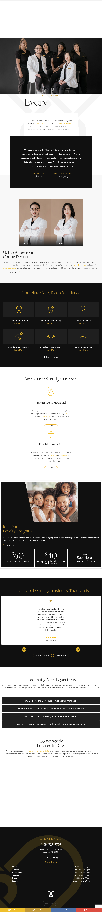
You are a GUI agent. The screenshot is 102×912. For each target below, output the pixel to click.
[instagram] (57, 858)
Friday (14, 878)
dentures (67, 413)
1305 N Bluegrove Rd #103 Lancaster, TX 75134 (51, 851)
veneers (54, 455)
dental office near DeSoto (39, 751)
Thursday (16, 875)
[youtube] (54, 858)
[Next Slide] (78, 649)
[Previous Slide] (24, 649)
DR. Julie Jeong (63, 173)
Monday (15, 866)
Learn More (51, 426)
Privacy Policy (54, 903)
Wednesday (17, 872)
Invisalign (63, 455)
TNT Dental (59, 905)
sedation (46, 416)
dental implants (42, 123)
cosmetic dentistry (80, 265)
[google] (44, 858)
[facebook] (47, 858)
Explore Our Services (51, 357)
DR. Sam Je (38, 173)
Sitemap (46, 903)
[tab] (30, 649)
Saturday (15, 881)
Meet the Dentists (12, 273)
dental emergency (65, 123)
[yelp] (51, 858)
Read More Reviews (42, 655)
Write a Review (61, 655)
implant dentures (9, 268)
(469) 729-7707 (51, 844)
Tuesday (15, 869)
